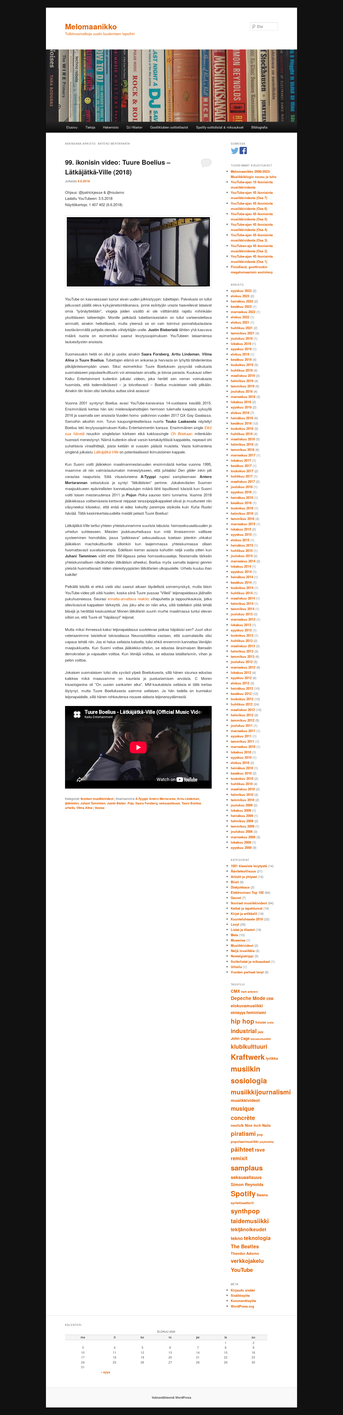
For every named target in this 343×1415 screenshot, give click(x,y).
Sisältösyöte (240, 1295)
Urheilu (236, 966)
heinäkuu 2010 (242, 767)
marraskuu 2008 (243, 837)
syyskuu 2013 (241, 630)
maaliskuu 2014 (243, 598)
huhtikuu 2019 (242, 370)
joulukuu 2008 (242, 831)
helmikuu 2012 (242, 715)
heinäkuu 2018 (242, 418)
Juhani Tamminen (92, 803)
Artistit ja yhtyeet (244, 876)
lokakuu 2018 (241, 401)
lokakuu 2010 (241, 752)
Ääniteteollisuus (243, 871)
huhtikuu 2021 (242, 327)
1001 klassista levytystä (249, 865)
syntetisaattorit (242, 1203)
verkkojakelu (247, 1261)
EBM (269, 998)
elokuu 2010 (240, 762)
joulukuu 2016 (242, 486)
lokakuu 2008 (241, 842)
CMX (235, 991)
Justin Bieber (116, 803)
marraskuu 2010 (243, 746)
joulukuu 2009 (242, 805)
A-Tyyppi (141, 798)
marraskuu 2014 (243, 561)
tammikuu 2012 (242, 720)
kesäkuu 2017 (241, 465)
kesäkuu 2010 (241, 773)
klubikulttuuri (249, 1046)
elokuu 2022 (240, 317)
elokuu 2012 (240, 683)
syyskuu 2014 (241, 571)
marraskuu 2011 (243, 730)
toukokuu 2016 (242, 508)
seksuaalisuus (169, 803)
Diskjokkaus (240, 887)
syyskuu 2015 (241, 534)
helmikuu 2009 (242, 820)
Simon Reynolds (247, 1184)
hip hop (242, 1021)
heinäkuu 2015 (242, 545)
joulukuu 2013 (242, 614)
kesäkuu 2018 (241, 423)
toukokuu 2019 (242, 364)
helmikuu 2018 (242, 444)
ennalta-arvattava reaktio (128, 598)
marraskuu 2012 (243, 667)
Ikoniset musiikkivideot (97, 798)
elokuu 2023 (240, 295)
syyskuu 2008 (241, 847)
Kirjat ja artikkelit (244, 913)
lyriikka (272, 1058)
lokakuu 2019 (241, 343)
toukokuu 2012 (242, 698)
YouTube (242, 1270)
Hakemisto (111, 127)
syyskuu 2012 (241, 677)
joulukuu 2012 (242, 661)
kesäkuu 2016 (241, 502)
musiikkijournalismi (261, 1091)
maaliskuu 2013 (243, 645)
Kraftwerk (248, 1056)
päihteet (242, 1149)
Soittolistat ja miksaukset (250, 961)
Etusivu (71, 127)
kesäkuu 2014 (241, 582)
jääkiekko (72, 803)
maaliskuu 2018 (243, 439)
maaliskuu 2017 (243, 481)
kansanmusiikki (261, 1039)
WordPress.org (242, 1306)
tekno (237, 1238)
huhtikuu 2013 (242, 640)
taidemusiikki (250, 1220)
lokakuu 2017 (241, 460)
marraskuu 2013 (243, 619)
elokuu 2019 (240, 354)
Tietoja (90, 127)
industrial (244, 1031)
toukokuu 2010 (242, 778)
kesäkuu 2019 (241, 359)
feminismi (256, 1012)
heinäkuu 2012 (242, 688)
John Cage (240, 1038)
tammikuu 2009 (242, 826)
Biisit (235, 881)
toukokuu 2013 (242, 635)
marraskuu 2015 (243, 523)
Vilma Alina (84, 807)
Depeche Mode (248, 998)
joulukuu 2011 (242, 725)
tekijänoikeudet (248, 1229)
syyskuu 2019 (241, 348)
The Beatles (245, 1246)
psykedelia (267, 1142)
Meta (234, 934)
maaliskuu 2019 (243, 375)
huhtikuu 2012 (242, 704)
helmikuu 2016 (242, 513)
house (260, 1022)
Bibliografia (259, 127)
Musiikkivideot (242, 945)
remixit (239, 1158)
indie (270, 1022)
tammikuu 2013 (242, 656)
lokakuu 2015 (241, 529)
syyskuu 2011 (241, 736)
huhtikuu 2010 (242, 783)
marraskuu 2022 (243, 311)
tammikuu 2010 (242, 799)
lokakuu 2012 (241, 672)
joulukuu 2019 (242, 338)
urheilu (70, 807)
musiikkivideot (245, 1100)
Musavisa (238, 940)
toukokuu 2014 (242, 587)
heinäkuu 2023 (242, 301)
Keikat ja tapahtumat (246, 908)
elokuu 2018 (240, 412)
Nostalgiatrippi (242, 956)
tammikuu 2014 (242, 608)
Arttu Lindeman (188, 798)
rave (260, 1149)
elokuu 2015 (240, 540)
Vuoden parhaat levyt (247, 972)
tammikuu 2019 (242, 386)
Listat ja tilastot (243, 929)
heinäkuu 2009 (242, 815)
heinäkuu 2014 (242, 576)
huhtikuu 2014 (242, 593)
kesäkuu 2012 (241, 693)
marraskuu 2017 (243, 455)
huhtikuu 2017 (242, 476)
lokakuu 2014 (241, 566)
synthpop (245, 1210)
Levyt (235, 924)
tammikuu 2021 (242, 333)
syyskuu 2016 (241, 492)
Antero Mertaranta (162, 798)
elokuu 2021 (240, 322)
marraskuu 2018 (243, 396)
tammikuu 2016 (242, 518)
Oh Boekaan (182, 433)
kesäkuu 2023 (241, 306)
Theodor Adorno (245, 1253)
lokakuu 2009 (241, 810)
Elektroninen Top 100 (247, 892)
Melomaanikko (91, 26)
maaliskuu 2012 (243, 709)
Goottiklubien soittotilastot (169, 127)
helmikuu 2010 (242, 794)
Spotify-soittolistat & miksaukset (220, 127)
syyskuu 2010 (241, 757)
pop (260, 1134)
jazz (260, 1032)
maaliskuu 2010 (243, 789)
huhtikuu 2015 (242, 550)
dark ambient (249, 991)
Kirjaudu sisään (243, 1290)
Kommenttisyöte (243, 1300)
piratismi (243, 1133)
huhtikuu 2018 (242, 433)
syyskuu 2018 (241, 407)
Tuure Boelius (191, 803)
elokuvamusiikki (247, 1006)
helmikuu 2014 (242, 603)
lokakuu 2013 (241, 624)
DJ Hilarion (134, 127)
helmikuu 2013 (242, 651)
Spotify (243, 1193)
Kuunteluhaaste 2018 (247, 919)
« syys (105, 1372)
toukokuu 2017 (242, 470)
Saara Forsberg (146, 803)
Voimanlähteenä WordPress (171, 1397)
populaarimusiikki (245, 1141)
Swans (262, 1194)
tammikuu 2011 (242, 741)
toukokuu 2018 (242, 428)
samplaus (247, 1168)
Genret (236, 897)
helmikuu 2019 (242, 380)
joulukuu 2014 (242, 555)
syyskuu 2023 (241, 290)
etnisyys (238, 1012)
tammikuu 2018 (242, 449)
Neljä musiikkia (243, 950)
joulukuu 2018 (242, 391)
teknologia (257, 1238)
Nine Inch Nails (258, 1125)
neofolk (237, 1125)
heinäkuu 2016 (242, 497)
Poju (131, 803)
